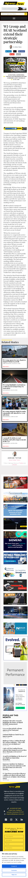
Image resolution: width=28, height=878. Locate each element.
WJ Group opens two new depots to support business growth (14, 361)
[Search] (25, 14)
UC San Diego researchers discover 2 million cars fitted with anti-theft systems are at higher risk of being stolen (14, 776)
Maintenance (17, 76)
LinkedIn (14, 464)
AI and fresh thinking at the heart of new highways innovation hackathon (14, 758)
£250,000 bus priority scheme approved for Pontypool (12, 729)
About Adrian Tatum (14, 460)
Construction (10, 76)
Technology (21, 78)
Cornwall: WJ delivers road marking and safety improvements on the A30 (14, 439)
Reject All (14, 874)
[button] (8, 51)
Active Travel (12, 75)
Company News (20, 75)
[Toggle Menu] (14, 18)
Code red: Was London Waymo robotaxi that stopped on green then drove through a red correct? (14, 750)
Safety (16, 78)
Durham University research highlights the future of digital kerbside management (13, 722)
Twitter (21, 463)
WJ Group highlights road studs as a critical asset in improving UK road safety (14, 386)
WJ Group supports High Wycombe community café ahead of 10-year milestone (14, 413)
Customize (14, 870)
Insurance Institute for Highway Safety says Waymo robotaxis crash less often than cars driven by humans (14, 766)
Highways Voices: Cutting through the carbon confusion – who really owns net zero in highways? (14, 742)
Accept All (14, 866)
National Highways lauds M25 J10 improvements (13, 735)
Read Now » (6, 366)
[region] (14, 864)
